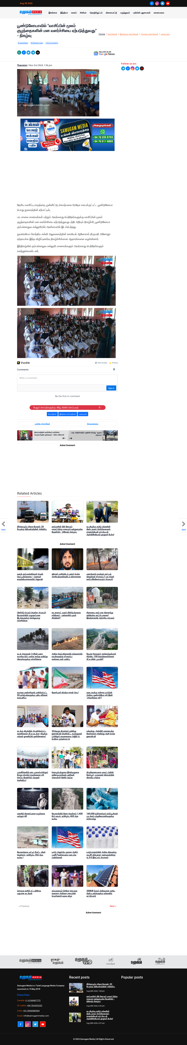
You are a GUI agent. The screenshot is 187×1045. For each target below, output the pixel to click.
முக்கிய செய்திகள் (42, 423)
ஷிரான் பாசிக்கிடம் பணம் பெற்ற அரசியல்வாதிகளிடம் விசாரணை (66, 575)
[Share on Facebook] (24, 52)
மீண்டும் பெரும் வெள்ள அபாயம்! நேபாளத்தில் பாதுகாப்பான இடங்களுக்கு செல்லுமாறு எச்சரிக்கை (31, 616)
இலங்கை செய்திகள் (129, 34)
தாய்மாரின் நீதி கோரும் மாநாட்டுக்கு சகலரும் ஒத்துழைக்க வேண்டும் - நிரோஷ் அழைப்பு (67, 529)
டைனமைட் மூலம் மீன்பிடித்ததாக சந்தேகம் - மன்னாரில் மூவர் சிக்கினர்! (66, 615)
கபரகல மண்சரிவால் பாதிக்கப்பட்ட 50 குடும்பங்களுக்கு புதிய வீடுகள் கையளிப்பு (32, 695)
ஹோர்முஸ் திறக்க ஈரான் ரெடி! (65, 692)
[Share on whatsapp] (19, 52)
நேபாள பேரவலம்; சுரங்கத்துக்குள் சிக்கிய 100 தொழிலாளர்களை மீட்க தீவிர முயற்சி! (101, 656)
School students (52, 43)
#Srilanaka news (37, 43)
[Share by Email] (38, 52)
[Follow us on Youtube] (142, 68)
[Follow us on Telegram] (123, 68)
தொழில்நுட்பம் (96, 12)
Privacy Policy (23, 995)
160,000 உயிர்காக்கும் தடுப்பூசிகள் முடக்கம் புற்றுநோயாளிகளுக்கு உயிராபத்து (102, 816)
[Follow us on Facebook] (128, 68)
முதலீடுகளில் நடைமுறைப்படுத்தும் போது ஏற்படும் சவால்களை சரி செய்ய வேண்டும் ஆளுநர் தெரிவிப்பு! (32, 776)
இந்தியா (64, 12)
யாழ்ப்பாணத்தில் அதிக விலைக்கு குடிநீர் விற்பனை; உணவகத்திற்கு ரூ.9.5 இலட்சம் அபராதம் (102, 855)
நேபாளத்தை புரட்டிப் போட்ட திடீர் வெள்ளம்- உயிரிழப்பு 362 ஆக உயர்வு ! (31, 855)
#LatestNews (23, 43)
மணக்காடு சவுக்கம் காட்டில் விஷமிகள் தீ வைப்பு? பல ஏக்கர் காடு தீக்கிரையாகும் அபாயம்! (100, 577)
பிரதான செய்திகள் (149, 34)
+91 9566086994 (31, 1010)
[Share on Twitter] (28, 52)
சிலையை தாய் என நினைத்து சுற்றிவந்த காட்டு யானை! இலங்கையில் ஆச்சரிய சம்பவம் (100, 615)
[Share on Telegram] (33, 52)
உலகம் (74, 12)
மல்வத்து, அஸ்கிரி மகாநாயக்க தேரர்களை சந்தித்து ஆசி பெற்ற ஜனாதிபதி (101, 734)
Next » (113, 906)
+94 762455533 (34, 1005)
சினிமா (83, 12)
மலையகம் (165, 34)
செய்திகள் (112, 34)
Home (102, 34)
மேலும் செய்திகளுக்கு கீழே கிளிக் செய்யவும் (56, 407)
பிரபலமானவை (92, 423)
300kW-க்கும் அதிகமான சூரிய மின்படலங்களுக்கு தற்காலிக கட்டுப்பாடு (101, 893)
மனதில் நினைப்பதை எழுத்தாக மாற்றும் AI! (31, 815)
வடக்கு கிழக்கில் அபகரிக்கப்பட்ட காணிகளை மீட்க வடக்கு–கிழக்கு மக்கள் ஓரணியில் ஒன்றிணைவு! (32, 734)
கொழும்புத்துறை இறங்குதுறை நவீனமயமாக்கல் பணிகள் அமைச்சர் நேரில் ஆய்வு (65, 775)
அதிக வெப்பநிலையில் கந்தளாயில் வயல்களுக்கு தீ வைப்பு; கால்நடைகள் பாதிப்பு (67, 656)
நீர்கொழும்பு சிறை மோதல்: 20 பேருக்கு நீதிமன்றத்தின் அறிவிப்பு (32, 528)
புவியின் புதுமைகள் (141, 12)
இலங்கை (53, 12)
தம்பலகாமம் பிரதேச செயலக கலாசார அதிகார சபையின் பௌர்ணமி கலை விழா (64, 893)
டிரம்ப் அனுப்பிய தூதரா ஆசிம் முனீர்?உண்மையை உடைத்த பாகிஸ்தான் (65, 855)
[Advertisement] (67, 179)
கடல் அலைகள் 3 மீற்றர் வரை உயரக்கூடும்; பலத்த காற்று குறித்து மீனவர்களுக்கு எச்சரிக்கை (32, 656)
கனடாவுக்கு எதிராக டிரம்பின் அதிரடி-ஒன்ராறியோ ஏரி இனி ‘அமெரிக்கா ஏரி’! (100, 695)
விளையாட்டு (111, 12)
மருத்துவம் (125, 12)
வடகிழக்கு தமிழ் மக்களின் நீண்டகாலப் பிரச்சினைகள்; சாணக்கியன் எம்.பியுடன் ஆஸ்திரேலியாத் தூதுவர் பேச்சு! (100, 530)
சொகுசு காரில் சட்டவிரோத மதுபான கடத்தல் (29, 892)
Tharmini (22, 65)
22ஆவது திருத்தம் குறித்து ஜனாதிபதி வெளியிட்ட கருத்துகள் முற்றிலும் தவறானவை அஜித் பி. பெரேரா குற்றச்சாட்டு (67, 735)
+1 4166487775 (33, 1000)
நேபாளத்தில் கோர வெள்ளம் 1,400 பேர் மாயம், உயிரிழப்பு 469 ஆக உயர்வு (67, 816)
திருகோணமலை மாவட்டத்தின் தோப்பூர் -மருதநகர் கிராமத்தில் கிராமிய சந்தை (100, 775)
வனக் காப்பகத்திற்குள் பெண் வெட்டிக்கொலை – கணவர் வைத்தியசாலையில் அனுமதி (30, 577)
